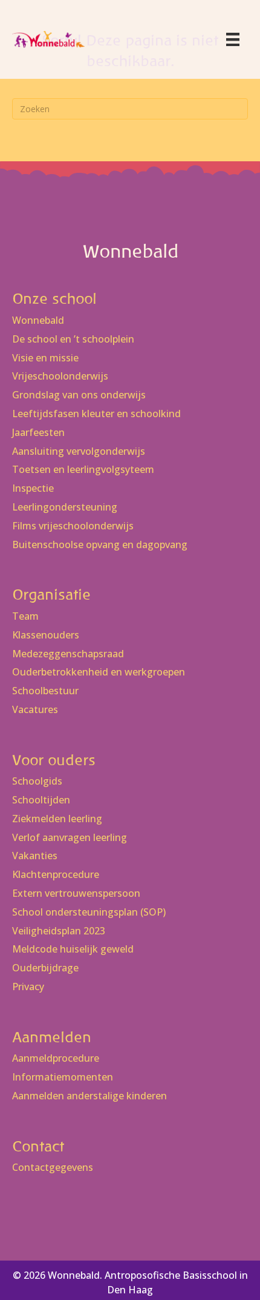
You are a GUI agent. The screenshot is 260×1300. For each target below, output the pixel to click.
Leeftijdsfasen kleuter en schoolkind (96, 413)
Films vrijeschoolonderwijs (73, 526)
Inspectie (33, 488)
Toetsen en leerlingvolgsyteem (83, 469)
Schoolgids (37, 781)
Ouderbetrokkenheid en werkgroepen (98, 672)
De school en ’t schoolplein (73, 339)
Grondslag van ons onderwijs (79, 395)
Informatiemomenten (62, 1077)
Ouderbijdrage (45, 968)
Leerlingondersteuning (64, 507)
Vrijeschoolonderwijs (60, 376)
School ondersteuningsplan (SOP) (89, 912)
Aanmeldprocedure (55, 1058)
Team (25, 616)
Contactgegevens (52, 1167)
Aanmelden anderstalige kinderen (89, 1096)
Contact (38, 1146)
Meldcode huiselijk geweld (73, 949)
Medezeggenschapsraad (68, 654)
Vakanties (34, 855)
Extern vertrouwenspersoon (76, 893)
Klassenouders (45, 635)
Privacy (28, 986)
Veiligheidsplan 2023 (58, 931)
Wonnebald (38, 320)
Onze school (54, 298)
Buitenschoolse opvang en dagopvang (99, 544)
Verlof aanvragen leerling (69, 837)
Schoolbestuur (45, 691)
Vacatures (35, 709)
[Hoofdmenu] (233, 39)
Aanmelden (51, 1037)
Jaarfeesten (38, 432)
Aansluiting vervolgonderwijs (78, 451)
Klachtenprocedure (55, 874)
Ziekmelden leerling (57, 818)
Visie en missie (45, 358)
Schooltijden (41, 800)
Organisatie (51, 594)
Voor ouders (54, 760)
